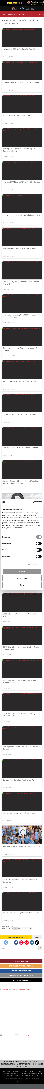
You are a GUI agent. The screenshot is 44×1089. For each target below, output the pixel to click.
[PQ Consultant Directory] (21, 1040)
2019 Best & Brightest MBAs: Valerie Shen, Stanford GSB (20, 681)
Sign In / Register (31, 1076)
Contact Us (19, 1076)
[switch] (39, 543)
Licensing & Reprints (10, 1074)
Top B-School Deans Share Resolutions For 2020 (22, 215)
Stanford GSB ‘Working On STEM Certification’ (21, 82)
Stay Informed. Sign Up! (16, 937)
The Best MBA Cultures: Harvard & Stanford (20, 448)
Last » (30, 929)
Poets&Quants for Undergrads (14, 1064)
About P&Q (7, 1072)
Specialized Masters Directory (21, 966)
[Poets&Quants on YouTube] (26, 942)
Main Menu (12, 14)
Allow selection (22, 578)
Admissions (23, 14)
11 (19, 929)
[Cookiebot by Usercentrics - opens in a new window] (33, 502)
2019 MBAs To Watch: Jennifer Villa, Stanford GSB (20, 615)
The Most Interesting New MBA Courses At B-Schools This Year (21, 316)
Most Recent (35, 14)
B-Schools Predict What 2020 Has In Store (19, 248)
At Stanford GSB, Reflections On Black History (21, 49)
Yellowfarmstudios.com (27, 1081)
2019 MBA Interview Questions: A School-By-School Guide (20, 880)
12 (22, 929)
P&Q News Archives (20, 1072)
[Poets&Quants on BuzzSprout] (11, 942)
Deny (22, 585)
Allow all (22, 571)
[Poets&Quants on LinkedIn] (32, 942)
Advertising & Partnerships (30, 1074)
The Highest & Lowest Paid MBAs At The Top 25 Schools (22, 747)
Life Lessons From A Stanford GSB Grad (18, 115)
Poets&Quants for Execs (29, 1062)
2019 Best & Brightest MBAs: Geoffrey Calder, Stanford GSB (21, 648)
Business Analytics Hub (21, 971)
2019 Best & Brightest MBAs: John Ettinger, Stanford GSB (20, 714)
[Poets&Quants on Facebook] (16, 942)
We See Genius (22, 1066)
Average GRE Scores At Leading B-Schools (19, 813)
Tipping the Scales (35, 1064)
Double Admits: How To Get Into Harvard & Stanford (20, 349)
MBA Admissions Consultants (21, 975)
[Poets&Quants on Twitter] (6, 942)
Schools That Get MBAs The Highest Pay (19, 780)
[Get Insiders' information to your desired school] (21, 1007)
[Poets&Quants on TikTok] (37, 942)
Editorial (9, 1076)
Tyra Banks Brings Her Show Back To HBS (19, 414)
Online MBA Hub (21, 961)
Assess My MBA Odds (21, 980)
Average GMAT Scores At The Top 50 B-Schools (21, 182)
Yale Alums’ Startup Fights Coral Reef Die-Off (20, 913)
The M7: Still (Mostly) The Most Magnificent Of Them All (21, 282)
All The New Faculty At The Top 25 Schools (19, 381)
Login (37, 937)
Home (3, 14)
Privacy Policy (34, 1072)
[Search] (40, 948)
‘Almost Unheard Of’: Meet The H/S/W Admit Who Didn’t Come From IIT (20, 482)
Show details (33, 565)
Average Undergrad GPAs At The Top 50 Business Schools (19, 150)
